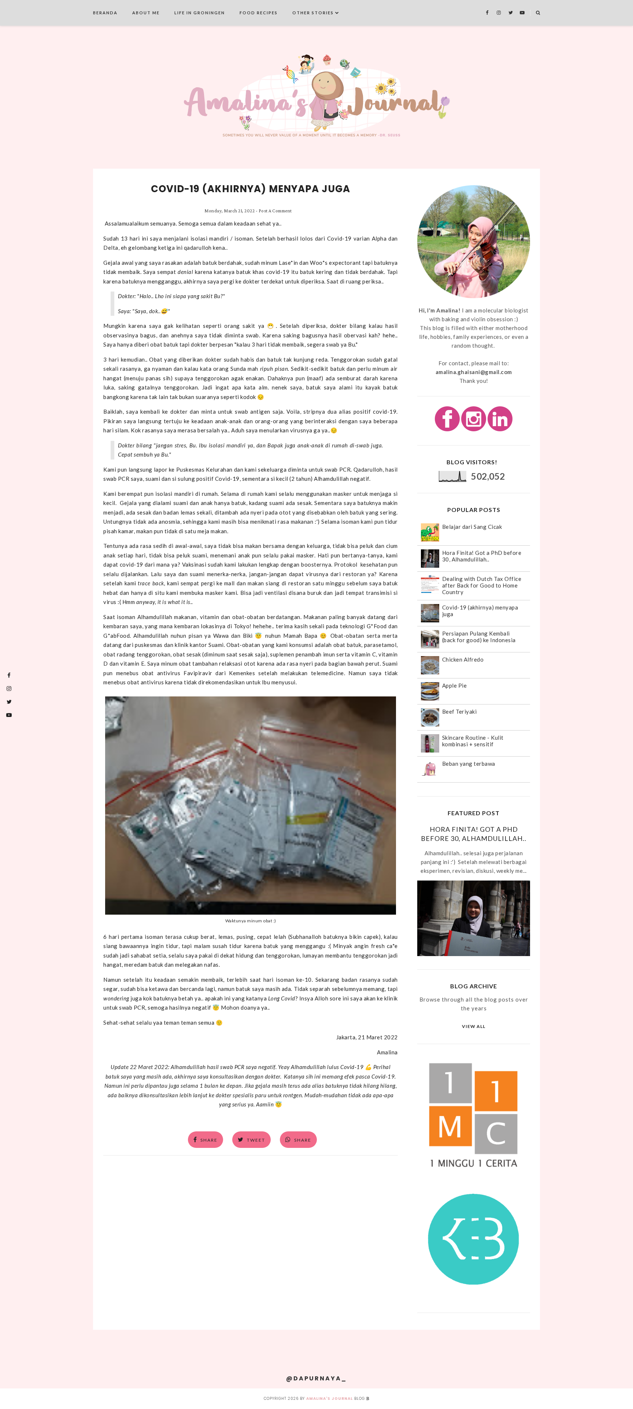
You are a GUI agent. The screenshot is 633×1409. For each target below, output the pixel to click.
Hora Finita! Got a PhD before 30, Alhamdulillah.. (482, 556)
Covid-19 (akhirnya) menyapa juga (250, 188)
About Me (146, 12)
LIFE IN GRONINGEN (199, 12)
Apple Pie (454, 685)
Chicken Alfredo (463, 659)
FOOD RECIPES (259, 12)
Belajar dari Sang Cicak (472, 526)
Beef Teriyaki (459, 711)
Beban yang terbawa (468, 763)
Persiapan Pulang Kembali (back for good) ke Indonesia (479, 636)
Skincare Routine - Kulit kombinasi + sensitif (473, 740)
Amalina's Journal (329, 1398)
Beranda (105, 12)
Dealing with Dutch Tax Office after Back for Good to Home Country (482, 585)
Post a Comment (275, 210)
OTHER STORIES (313, 12)
